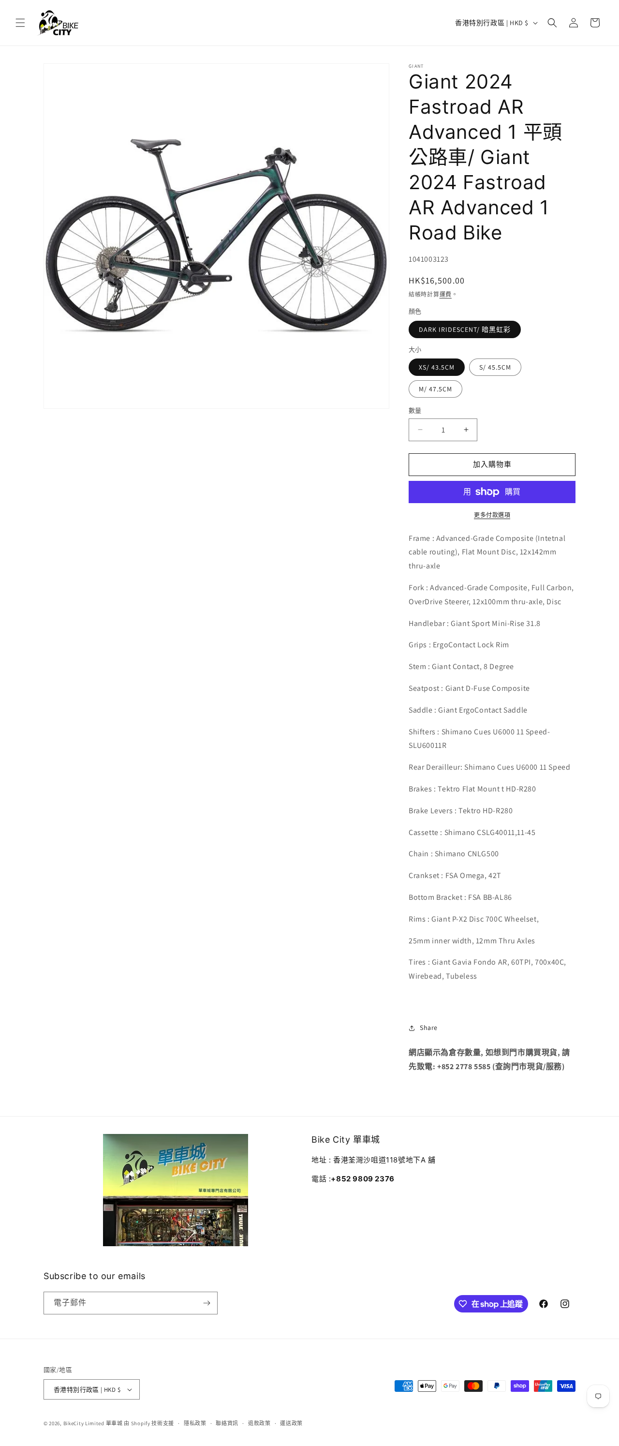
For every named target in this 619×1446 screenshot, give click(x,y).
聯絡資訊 (227, 1423)
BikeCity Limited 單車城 (93, 1423)
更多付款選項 (492, 515)
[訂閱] (206, 1303)
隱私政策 (195, 1423)
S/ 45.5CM (495, 367)
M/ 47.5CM (435, 389)
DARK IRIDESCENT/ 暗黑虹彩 (465, 329)
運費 (446, 294)
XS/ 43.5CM (437, 367)
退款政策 (259, 1423)
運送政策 (291, 1423)
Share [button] (429, 1027)
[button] (20, 22)
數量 (415, 410)
